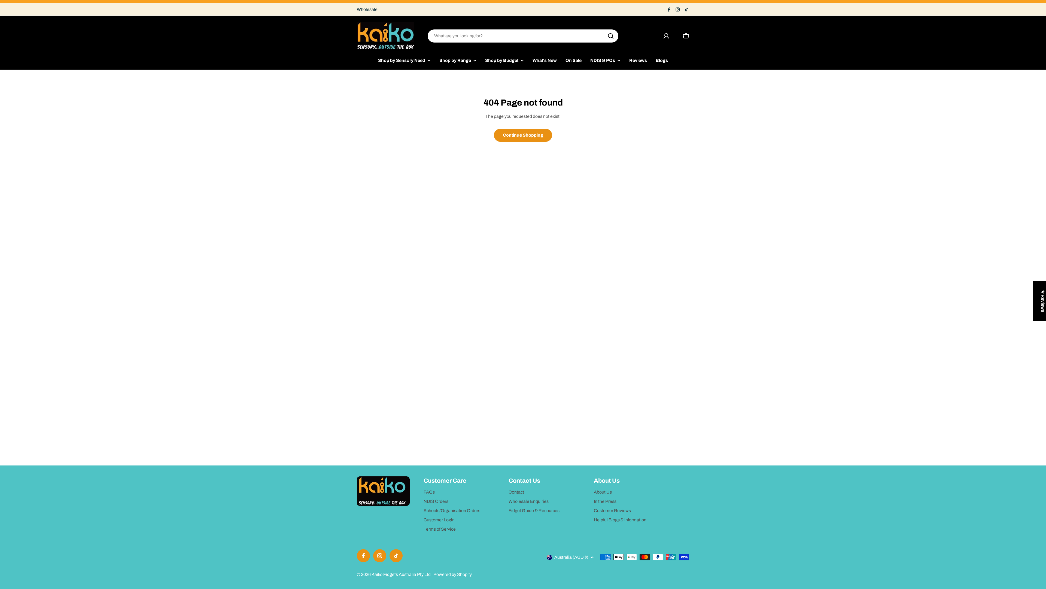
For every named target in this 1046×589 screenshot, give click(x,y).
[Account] (666, 36)
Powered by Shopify (452, 574)
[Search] (610, 36)
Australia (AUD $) (571, 557)
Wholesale (367, 9)
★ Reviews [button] (1043, 301)
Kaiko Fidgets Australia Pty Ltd (401, 574)
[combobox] (523, 36)
